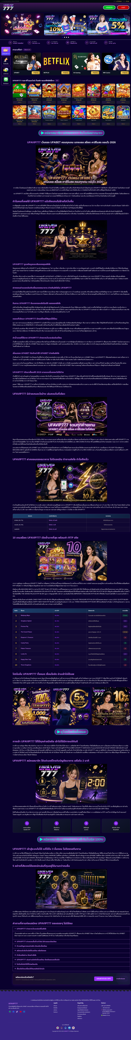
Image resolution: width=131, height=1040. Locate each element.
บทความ (5, 74)
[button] (62, 37)
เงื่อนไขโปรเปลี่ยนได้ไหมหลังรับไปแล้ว (30, 968)
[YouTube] (20, 1011)
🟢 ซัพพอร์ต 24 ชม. (105, 1015)
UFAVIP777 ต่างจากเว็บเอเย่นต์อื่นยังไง (31, 929)
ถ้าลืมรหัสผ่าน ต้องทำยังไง (26, 955)
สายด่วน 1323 (88, 1000)
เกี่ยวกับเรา (79, 1018)
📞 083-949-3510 (105, 1008)
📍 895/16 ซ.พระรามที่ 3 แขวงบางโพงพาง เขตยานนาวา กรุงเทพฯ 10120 (108, 1011)
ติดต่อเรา (6, 83)
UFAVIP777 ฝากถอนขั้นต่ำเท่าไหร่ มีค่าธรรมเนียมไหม (36, 941)
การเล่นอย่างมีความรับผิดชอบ (83, 1012)
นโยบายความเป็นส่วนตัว (82, 1006)
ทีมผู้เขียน (79, 1016)
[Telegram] (24, 1011)
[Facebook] (13, 1011)
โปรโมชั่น (5, 64)
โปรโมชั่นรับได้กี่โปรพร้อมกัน (27, 964)
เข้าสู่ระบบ (35, 72)
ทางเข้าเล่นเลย (120, 979)
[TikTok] (17, 1011)
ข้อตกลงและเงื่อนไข (81, 1014)
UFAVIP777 (6, 54)
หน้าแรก (55, 1006)
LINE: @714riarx (105, 1006)
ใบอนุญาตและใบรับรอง (82, 1008)
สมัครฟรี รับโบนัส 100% (104, 979)
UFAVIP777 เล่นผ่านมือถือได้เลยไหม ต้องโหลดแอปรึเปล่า (38, 959)
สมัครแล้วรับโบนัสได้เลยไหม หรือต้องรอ (31, 950)
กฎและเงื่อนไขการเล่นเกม (82, 1010)
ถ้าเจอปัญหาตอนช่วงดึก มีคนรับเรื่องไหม (32, 946)
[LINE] (9, 1011)
